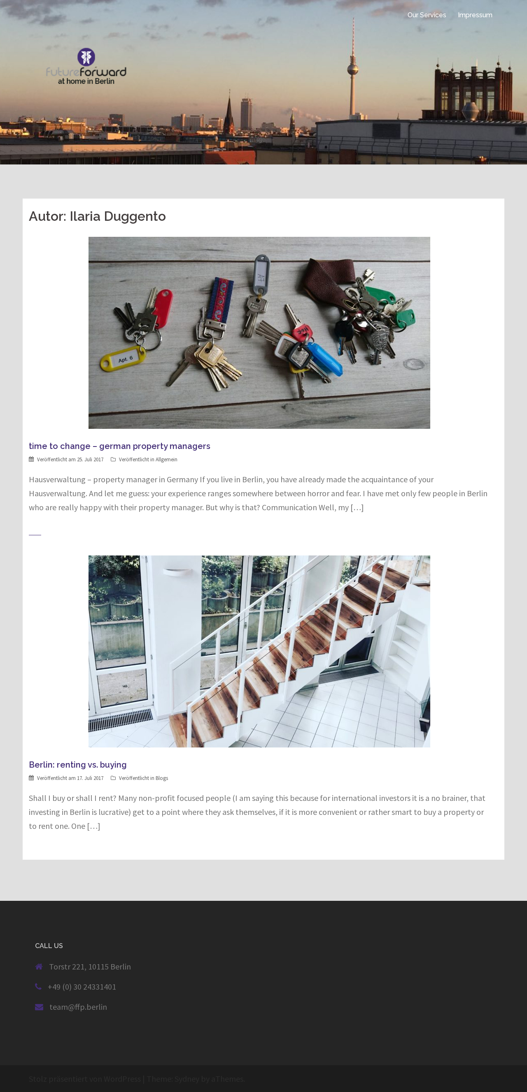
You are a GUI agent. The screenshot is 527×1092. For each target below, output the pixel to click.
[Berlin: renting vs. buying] (259, 650)
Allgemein (166, 459)
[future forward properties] (30, 15)
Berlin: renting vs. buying (78, 765)
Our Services (427, 15)
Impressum (475, 15)
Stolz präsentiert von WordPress (85, 1078)
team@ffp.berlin (78, 1007)
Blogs (162, 778)
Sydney (187, 1078)
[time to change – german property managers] (259, 332)
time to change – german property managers (119, 446)
